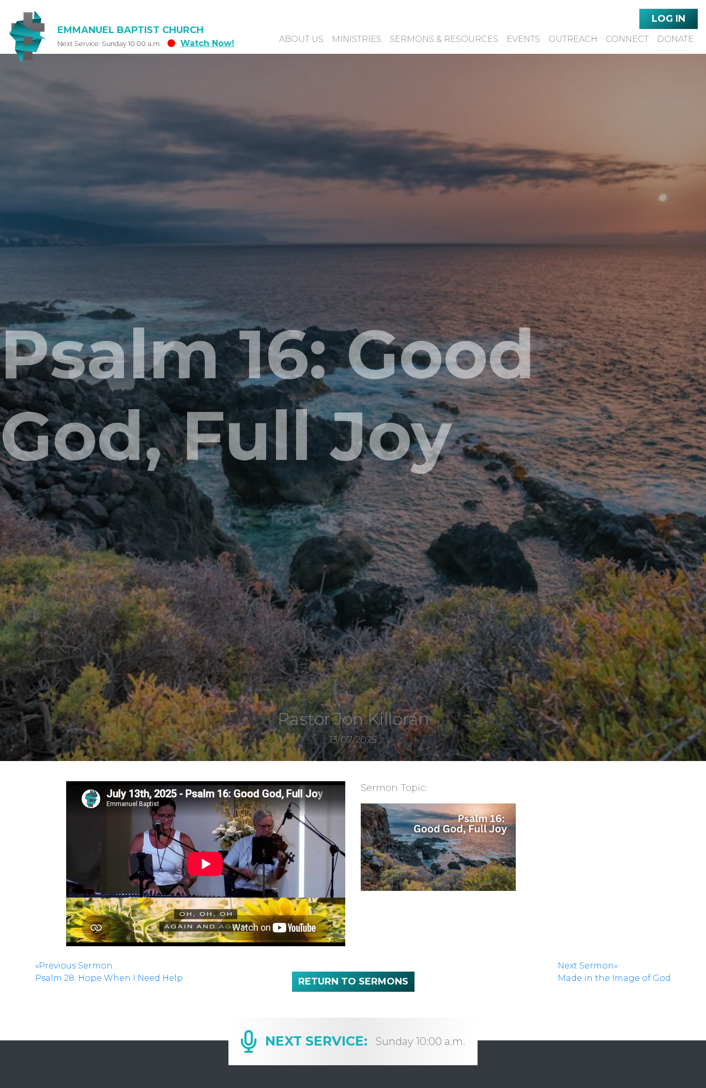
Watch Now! (207, 43)
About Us (301, 39)
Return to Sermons (353, 981)
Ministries (356, 39)
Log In (668, 18)
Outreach (572, 39)
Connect (627, 39)
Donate (675, 39)
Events (523, 39)
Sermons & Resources (444, 39)
